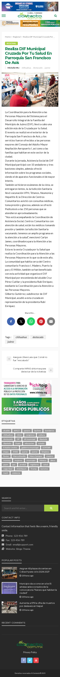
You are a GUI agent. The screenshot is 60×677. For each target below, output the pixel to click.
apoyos (27, 430)
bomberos (49, 430)
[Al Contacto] (30, 643)
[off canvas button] (4, 15)
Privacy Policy (30, 652)
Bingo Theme (23, 548)
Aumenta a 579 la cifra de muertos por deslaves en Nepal (37, 604)
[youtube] (36, 660)
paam (5, 464)
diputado (7, 443)
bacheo (37, 430)
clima (19, 435)
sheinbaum (21, 468)
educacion (29, 443)
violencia (16, 473)
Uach (5, 473)
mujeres (18, 460)
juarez (25, 451)
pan (14, 464)
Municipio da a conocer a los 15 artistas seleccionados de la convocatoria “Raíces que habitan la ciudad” (38, 588)
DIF (18, 439)
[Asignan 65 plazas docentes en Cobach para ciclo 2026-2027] (9, 573)
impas (6, 451)
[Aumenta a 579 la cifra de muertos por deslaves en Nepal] (9, 607)
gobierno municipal (30, 447)
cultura (41, 435)
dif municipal (29, 439)
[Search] (55, 15)
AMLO (17, 430)
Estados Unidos (10, 447)
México (43, 460)
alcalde (6, 430)
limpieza (45, 451)
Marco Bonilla (19, 456)
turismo (44, 468)
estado (41, 443)
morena (6, 460)
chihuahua (26, 68)
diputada (43, 439)
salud (45, 464)
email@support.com (23, 544)
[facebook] (23, 660)
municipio (30, 460)
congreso (30, 435)
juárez (47, 68)
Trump (33, 468)
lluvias (6, 456)
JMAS (15, 451)
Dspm (17, 443)
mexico (49, 456)
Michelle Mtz (13, 68)
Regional (11, 43)
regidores (34, 464)
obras (52, 460)
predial (23, 464)
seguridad (7, 468)
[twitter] (29, 660)
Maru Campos (36, 456)
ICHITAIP (46, 447)
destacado (37, 68)
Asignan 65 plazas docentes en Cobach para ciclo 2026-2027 (35, 570)
